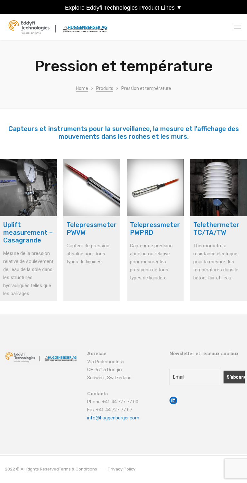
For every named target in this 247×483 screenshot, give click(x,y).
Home (82, 88)
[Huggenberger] (59, 27)
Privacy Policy (121, 469)
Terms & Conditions (78, 469)
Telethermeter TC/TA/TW (216, 228)
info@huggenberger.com (113, 418)
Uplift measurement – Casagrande (28, 232)
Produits (104, 88)
